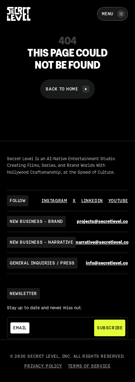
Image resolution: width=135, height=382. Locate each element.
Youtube (118, 200)
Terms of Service (89, 366)
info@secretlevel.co (107, 263)
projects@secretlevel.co (102, 221)
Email (20, 327)
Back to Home (62, 89)
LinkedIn (92, 200)
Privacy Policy (43, 366)
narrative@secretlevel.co (102, 242)
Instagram (54, 200)
